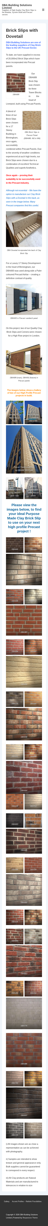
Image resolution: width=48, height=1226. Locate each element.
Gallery (6, 1201)
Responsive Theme (30, 1218)
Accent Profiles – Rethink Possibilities (27, 1201)
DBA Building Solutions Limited (17, 6)
